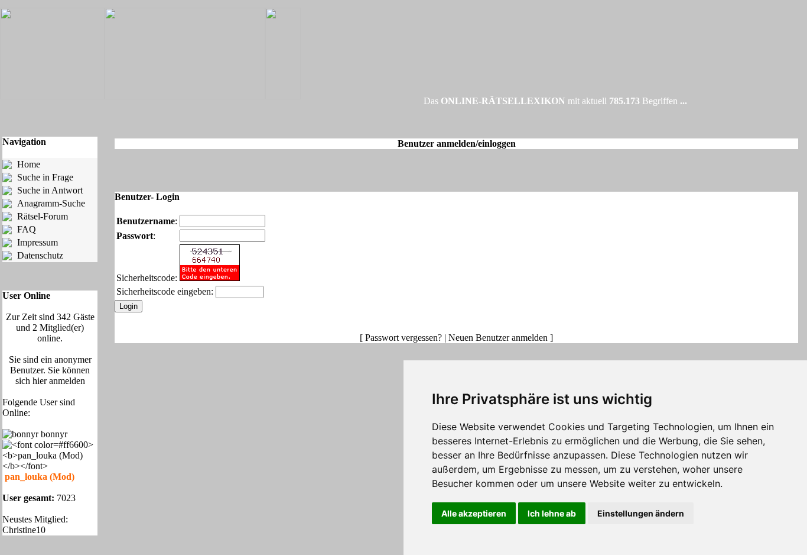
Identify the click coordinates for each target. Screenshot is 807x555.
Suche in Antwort (50, 190)
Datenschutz (40, 255)
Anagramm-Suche (51, 203)
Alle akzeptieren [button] (473, 513)
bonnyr (55, 434)
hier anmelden (58, 381)
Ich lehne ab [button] (552, 513)
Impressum (37, 242)
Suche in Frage (45, 177)
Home (28, 164)
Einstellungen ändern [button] (640, 513)
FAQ (26, 229)
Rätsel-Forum (42, 216)
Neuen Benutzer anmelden (498, 338)
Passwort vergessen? (403, 338)
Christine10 (23, 530)
